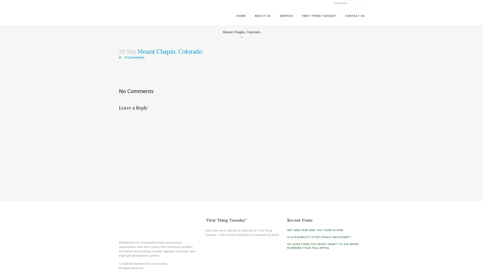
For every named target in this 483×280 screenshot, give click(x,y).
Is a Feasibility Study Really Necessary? (319, 237)
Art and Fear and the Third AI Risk (315, 230)
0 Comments (135, 57)
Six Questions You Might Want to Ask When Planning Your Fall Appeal (322, 246)
